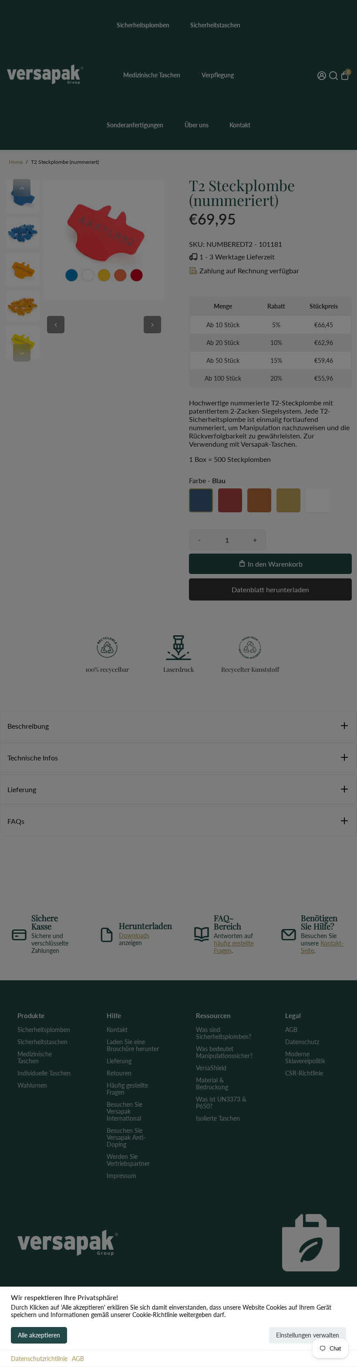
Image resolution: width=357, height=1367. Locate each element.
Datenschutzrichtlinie (39, 1358)
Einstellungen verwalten (307, 1335)
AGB (78, 1358)
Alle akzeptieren (39, 1335)
